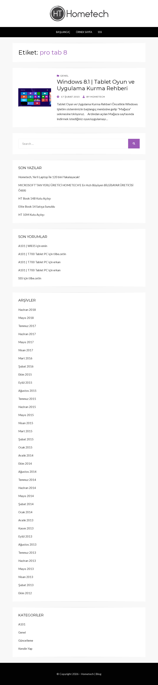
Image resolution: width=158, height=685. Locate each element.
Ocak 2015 (25, 447)
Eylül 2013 (25, 536)
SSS (100, 32)
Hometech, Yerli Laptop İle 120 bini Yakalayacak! (49, 177)
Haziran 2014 (27, 488)
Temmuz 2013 (27, 552)
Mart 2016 (25, 358)
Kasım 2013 (26, 528)
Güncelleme (25, 640)
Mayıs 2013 (26, 568)
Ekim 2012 (25, 593)
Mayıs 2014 (26, 496)
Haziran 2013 (27, 560)
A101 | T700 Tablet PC (33, 254)
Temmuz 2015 (27, 398)
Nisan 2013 (25, 577)
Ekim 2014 (25, 463)
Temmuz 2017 (27, 326)
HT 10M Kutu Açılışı (31, 214)
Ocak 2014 (25, 512)
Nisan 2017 (25, 350)
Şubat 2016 (26, 366)
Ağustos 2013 (27, 544)
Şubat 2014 (26, 504)
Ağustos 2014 (27, 471)
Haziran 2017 (27, 334)
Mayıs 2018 (26, 317)
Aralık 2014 (25, 455)
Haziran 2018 (27, 309)
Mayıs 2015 (26, 415)
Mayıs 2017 (26, 342)
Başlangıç (63, 32)
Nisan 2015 (25, 423)
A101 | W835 (27, 246)
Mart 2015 (25, 431)
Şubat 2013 (26, 585)
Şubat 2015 (26, 439)
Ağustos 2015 (27, 390)
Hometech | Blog (91, 674)
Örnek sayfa (84, 32)
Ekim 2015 (25, 374)
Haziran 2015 (27, 407)
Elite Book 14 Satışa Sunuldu (36, 206)
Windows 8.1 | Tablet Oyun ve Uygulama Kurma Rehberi (95, 85)
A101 (21, 624)
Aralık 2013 (25, 520)
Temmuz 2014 (27, 479)
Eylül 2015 (25, 382)
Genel (64, 75)
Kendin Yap (25, 648)
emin (44, 246)
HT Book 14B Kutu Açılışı (34, 198)
